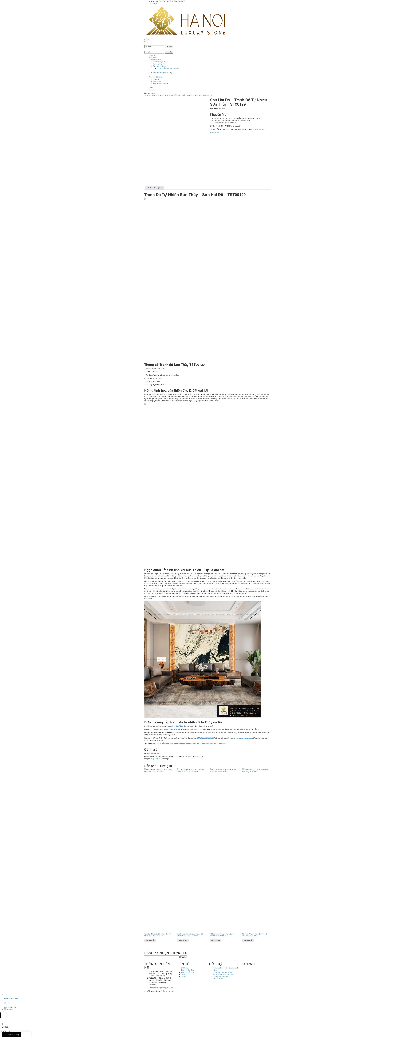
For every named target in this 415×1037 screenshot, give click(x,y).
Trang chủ (152, 55)
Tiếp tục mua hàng (12, 1034)
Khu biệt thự (157, 81)
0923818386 (153, 3)
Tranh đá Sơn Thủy (159, 64)
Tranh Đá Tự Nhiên (157, 95)
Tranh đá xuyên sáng (160, 62)
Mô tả (149, 188)
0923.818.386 (259, 129)
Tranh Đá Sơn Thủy (171, 95)
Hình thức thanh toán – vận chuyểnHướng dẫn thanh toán (223, 973)
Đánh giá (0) (158, 188)
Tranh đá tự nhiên (155, 59)
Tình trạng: (214, 108)
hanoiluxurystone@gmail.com (163, 988)
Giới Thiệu (184, 968)
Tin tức (151, 88)
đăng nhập (154, 759)
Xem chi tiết (150, 940)
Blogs (183, 974)
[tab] (149, 188)
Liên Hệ (183, 976)
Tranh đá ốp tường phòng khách (168, 68)
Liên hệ (151, 90)
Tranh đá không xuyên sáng (162, 72)
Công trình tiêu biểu (155, 77)
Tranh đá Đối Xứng (159, 66)
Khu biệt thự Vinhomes (160, 83)
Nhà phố (156, 79)
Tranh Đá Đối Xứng (187, 972)
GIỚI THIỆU (153, 57)
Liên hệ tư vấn (218, 979)
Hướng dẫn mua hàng (220, 976)
